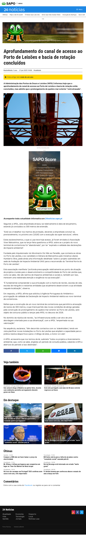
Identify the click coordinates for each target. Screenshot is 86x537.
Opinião (6, 455)
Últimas (8, 451)
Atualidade (37, 70)
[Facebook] (77, 512)
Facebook (29, 485)
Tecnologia (47, 455)
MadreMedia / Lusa (10, 70)
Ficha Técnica (7, 527)
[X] (81, 512)
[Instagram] (73, 512)
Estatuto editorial (19, 527)
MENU (20, 3)
